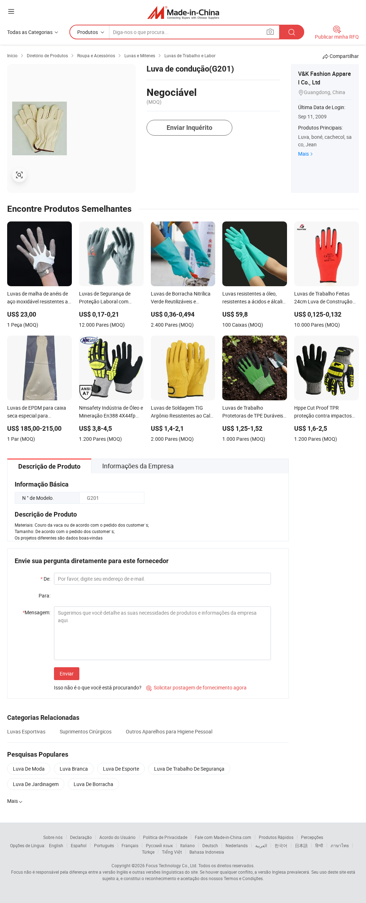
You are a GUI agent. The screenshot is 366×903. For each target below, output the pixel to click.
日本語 (301, 845)
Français (130, 845)
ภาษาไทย (340, 845)
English (56, 845)
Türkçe (148, 852)
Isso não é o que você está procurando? (98, 687)
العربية (261, 845)
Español (78, 845)
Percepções (312, 837)
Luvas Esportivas (26, 731)
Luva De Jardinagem (36, 784)
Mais (303, 153)
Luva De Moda (29, 768)
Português (104, 845)
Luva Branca (74, 768)
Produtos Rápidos (276, 837)
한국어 (280, 845)
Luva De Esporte (121, 768)
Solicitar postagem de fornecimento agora (196, 687)
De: (45, 578)
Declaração (81, 837)
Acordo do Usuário (117, 837)
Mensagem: (36, 612)
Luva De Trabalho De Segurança (189, 768)
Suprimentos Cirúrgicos (86, 731)
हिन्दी (319, 845)
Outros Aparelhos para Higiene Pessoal (169, 731)
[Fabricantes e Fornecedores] (183, 12)
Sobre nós (53, 837)
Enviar (67, 673)
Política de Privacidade (165, 837)
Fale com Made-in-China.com (223, 837)
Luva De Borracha (93, 784)
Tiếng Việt (172, 852)
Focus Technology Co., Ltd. (171, 865)
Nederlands (237, 845)
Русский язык (159, 845)
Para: (44, 595)
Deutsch (210, 845)
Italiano (187, 845)
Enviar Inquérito (189, 127)
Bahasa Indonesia (206, 852)
